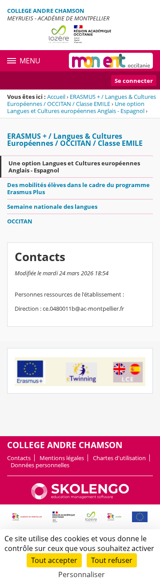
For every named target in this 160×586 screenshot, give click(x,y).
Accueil (56, 97)
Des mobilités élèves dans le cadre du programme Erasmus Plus (78, 188)
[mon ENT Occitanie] (111, 60)
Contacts (19, 457)
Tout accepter (54, 560)
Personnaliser (81, 574)
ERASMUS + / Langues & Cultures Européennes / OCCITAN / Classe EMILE (81, 100)
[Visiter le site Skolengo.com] (80, 497)
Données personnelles (40, 465)
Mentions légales (62, 457)
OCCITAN (19, 221)
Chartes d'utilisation (119, 457)
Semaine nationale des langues (52, 207)
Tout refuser (111, 560)
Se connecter (134, 81)
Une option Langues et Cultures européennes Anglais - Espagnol (75, 107)
